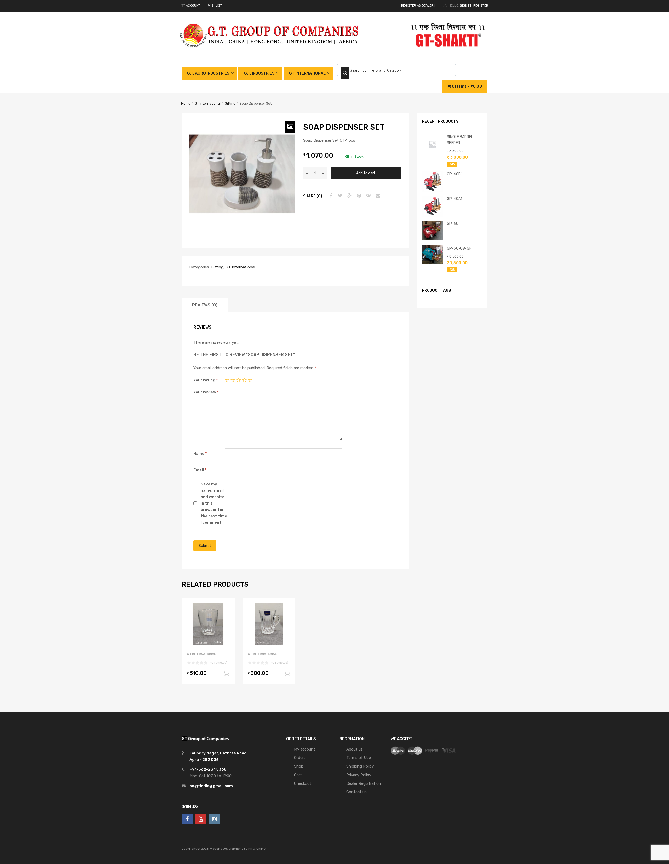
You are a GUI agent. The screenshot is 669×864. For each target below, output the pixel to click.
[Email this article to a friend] (377, 195)
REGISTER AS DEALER (417, 5)
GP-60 (452, 223)
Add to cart (366, 173)
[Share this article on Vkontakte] (367, 195)
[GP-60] (432, 239)
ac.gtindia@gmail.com (211, 785)
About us (354, 749)
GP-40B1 (454, 174)
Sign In (465, 5)
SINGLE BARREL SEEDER (460, 140)
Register (480, 5)
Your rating (205, 380)
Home (186, 103)
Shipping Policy (360, 766)
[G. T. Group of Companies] (269, 52)
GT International (208, 103)
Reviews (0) (204, 304)
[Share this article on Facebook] (330, 195)
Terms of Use (358, 757)
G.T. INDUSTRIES (259, 73)
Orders (300, 757)
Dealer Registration (363, 783)
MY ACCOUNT (190, 5)
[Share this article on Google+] (348, 195)
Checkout (302, 783)
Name (200, 453)
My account (304, 749)
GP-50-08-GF (459, 248)
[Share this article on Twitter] (339, 195)
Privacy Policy (358, 775)
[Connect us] (187, 819)
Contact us (356, 791)
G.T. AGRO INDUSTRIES (208, 73)
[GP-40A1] (432, 215)
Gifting (230, 103)
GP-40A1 (454, 199)
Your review (206, 392)
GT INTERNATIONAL (307, 73)
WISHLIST (215, 5)
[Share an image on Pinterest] (358, 195)
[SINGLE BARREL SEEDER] (432, 153)
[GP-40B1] (432, 190)
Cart (298, 775)
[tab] (205, 305)
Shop (298, 766)
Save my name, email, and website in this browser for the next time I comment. (214, 503)
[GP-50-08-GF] (432, 262)
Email (199, 470)
